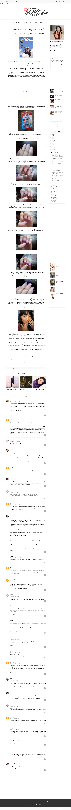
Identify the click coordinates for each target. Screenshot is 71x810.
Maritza (12, 717)
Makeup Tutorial (58, 122)
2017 (52, 138)
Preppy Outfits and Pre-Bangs (57, 178)
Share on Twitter (28, 359)
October (54, 186)
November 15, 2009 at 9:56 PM (15, 504)
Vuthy (11, 692)
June (53, 192)
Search (20, 1)
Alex (11, 678)
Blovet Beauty (13, 439)
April (53, 195)
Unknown (12, 467)
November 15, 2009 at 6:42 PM (15, 441)
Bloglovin (57, 65)
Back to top (61, 808)
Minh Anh (12, 594)
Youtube (15, 1)
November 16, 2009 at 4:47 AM (15, 568)
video (36, 362)
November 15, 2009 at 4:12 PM (15, 401)
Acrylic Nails (31, 768)
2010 (52, 149)
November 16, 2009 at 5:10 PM (15, 639)
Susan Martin (13, 763)
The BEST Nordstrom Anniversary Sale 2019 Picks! (59, 295)
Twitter (61, 60)
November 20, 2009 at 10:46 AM (15, 718)
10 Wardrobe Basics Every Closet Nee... (11, 390)
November (54, 153)
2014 (52, 143)
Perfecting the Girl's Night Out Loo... (25, 390)
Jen (11, 515)
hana (11, 449)
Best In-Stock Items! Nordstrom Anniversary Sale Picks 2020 (59, 274)
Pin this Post (38, 359)
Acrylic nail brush (15, 740)
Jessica (12, 419)
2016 (52, 140)
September (54, 188)
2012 (52, 146)
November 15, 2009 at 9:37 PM (15, 492)
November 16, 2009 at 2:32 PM (15, 607)
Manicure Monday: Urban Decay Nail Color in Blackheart (59, 112)
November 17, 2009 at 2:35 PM (15, 680)
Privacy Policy (38, 804)
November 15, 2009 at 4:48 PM (15, 420)
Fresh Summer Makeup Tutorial (59, 288)
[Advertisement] (58, 225)
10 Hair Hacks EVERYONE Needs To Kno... (39, 390)
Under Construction (56, 167)
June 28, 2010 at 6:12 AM (14, 741)
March (53, 197)
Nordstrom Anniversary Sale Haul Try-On (59, 264)
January (53, 200)
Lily (11, 478)
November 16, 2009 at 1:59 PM (15, 596)
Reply (45, 414)
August (53, 189)
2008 (52, 201)
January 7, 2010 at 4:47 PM (14, 729)
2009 (52, 150)
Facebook (52, 65)
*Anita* (12, 704)
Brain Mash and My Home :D (57, 161)
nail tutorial (20, 362)
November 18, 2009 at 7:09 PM (15, 706)
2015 (52, 141)
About (11, 1)
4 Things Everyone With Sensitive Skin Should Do (59, 281)
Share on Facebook (16, 359)
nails (23, 362)
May (53, 194)
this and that (32, 362)
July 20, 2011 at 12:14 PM (14, 751)
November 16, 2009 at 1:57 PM (15, 581)
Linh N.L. (12, 662)
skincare (60, 125)
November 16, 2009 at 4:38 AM (15, 557)
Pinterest (61, 65)
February (54, 198)
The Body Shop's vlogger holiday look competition (24, 344)
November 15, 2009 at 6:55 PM (15, 451)
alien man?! (13, 400)
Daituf (12, 490)
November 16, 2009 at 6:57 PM (15, 652)
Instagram (57, 60)
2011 (52, 147)
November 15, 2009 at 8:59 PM (15, 480)
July (53, 191)
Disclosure (32, 804)
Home (7, 1)
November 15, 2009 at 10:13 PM (15, 517)
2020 (52, 134)
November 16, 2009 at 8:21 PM (15, 663)
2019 (52, 135)
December (54, 152)
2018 (52, 137)
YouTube (52, 60)
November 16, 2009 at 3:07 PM (15, 621)
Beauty (52, 122)
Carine (12, 567)
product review (27, 362)
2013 (52, 144)
